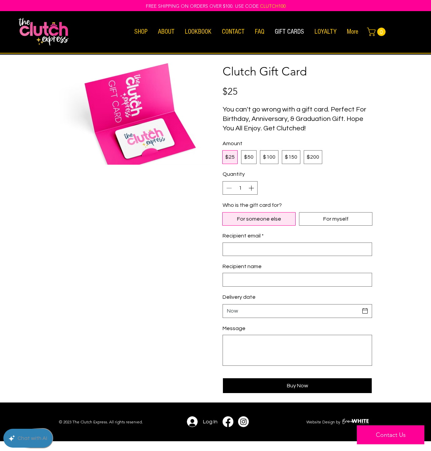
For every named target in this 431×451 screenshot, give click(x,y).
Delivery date (239, 297)
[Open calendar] (365, 311)
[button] (141, 32)
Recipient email (243, 235)
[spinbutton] (240, 188)
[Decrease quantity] (228, 188)
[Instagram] (243, 421)
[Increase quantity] (252, 188)
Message (234, 328)
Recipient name (242, 266)
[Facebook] (228, 421)
